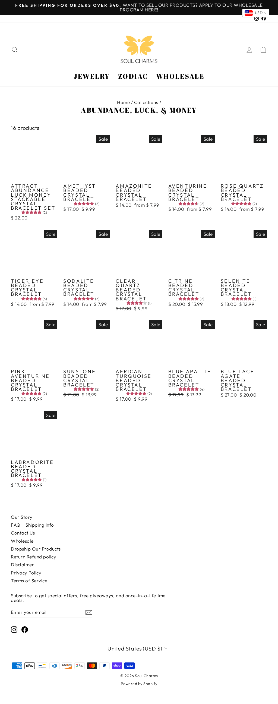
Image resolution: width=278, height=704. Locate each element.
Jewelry (92, 76)
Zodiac (133, 76)
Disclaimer (22, 564)
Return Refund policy (33, 557)
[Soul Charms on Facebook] (24, 629)
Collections (146, 102)
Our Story (22, 517)
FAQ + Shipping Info (32, 525)
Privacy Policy (26, 573)
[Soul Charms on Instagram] (14, 629)
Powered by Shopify (139, 683)
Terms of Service (29, 580)
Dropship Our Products (36, 549)
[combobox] (256, 13)
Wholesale (180, 76)
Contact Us (23, 533)
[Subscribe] (88, 612)
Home (123, 102)
